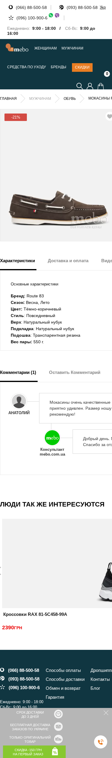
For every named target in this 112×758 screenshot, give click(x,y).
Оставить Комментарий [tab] (74, 372)
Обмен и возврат (63, 688)
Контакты (100, 679)
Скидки (82, 67)
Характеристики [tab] (17, 260)
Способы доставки (65, 679)
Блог (95, 688)
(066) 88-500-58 (31, 7)
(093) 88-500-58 (82, 7)
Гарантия (55, 697)
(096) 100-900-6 (31, 17)
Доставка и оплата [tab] (68, 260)
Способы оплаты (63, 670)
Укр (103, 7)
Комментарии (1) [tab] (18, 372)
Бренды (58, 67)
